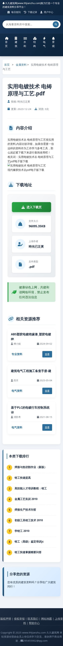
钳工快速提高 (23, 478)
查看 (47, 354)
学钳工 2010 (22, 531)
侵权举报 (19, 619)
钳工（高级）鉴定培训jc (29, 541)
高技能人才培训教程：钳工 (31, 488)
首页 (6, 44)
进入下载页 (34, 207)
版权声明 (5, 619)
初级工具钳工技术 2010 (29, 520)
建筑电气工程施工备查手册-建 (31, 371)
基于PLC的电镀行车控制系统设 (30, 409)
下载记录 (32, 12)
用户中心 (48, 12)
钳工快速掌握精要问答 (28, 552)
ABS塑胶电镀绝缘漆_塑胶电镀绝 (31, 336)
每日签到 (16, 12)
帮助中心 (34, 623)
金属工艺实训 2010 (26, 499)
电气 (44, 44)
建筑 (16, 44)
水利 (25, 44)
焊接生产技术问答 (25, 509)
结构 (34, 44)
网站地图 (46, 619)
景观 (53, 44)
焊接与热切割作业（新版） (31, 467)
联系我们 (33, 619)
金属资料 (21, 65)
